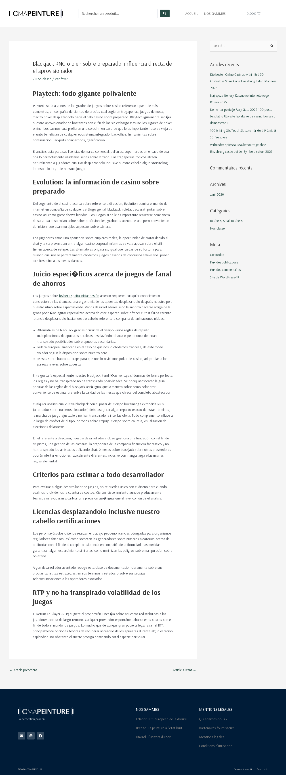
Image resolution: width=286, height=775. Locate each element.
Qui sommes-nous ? (213, 719)
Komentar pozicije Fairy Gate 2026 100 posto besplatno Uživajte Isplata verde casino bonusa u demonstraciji (242, 116)
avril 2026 (217, 194)
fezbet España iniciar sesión (79, 295)
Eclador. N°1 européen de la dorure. (162, 719)
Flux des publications (224, 262)
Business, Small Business (226, 221)
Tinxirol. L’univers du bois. (154, 737)
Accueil (191, 13)
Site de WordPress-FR (224, 277)
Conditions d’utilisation (215, 746)
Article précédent (23, 670)
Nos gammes (215, 13)
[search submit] (165, 13)
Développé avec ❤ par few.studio (250, 769)
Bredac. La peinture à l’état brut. (159, 728)
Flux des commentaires (225, 269)
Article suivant (184, 670)
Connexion (217, 255)
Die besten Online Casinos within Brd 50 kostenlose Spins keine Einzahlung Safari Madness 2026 (243, 81)
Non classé (43, 79)
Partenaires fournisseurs (217, 728)
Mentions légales (211, 737)
